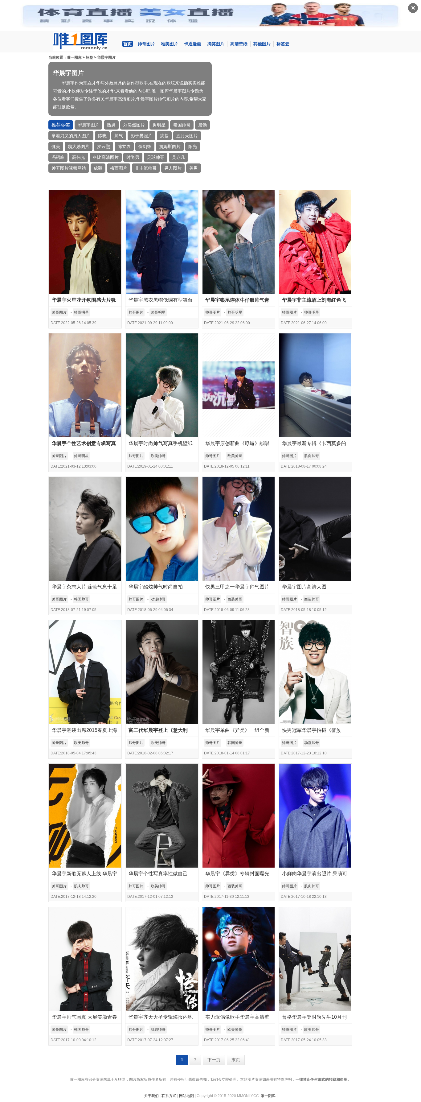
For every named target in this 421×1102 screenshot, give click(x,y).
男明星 (159, 124)
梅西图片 (118, 168)
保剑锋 (144, 146)
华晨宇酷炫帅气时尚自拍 (156, 586)
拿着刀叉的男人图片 (70, 135)
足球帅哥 (155, 157)
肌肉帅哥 (311, 456)
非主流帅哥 (146, 168)
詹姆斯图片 (170, 146)
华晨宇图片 (106, 57)
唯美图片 (169, 43)
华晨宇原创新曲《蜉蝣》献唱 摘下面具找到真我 (237, 445)
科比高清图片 (106, 157)
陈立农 (124, 146)
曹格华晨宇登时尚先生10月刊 (314, 1017)
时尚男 (132, 157)
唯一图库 (74, 57)
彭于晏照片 (141, 135)
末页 (235, 1060)
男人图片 (173, 168)
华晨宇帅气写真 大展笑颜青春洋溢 (84, 1018)
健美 (55, 146)
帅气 (118, 135)
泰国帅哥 (181, 124)
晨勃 (202, 124)
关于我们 (151, 1096)
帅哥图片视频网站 (68, 168)
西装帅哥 (234, 599)
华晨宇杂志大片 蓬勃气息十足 (84, 586)
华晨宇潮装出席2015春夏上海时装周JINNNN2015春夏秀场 (84, 732)
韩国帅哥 (81, 599)
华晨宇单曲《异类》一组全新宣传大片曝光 (237, 732)
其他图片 (262, 43)
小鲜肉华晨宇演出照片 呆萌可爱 (314, 875)
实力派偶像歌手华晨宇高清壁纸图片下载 (237, 1018)
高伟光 (78, 157)
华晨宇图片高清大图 (304, 586)
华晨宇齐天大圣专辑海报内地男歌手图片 (161, 1018)
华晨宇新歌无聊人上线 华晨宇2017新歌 (84, 875)
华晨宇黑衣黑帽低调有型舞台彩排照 (161, 301)
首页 (127, 43)
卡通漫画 (192, 43)
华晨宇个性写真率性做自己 (158, 873)
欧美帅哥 (158, 456)
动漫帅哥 (158, 599)
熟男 (111, 124)
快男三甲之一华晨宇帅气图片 (237, 586)
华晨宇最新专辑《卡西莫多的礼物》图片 (314, 445)
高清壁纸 (238, 43)
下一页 (213, 1060)
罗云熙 (103, 146)
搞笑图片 (215, 43)
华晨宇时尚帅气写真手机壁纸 (161, 443)
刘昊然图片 (134, 124)
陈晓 (102, 135)
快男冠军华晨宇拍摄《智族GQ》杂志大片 (311, 732)
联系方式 (168, 1096)
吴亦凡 (178, 157)
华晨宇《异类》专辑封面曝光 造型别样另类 (237, 875)
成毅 (98, 168)
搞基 (164, 135)
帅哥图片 (146, 43)
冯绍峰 (57, 157)
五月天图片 (187, 135)
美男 (193, 168)
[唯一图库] (85, 41)
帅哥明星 (81, 312)
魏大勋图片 (78, 146)
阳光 (192, 146)
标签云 (282, 43)
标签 (89, 57)
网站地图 (186, 1096)
